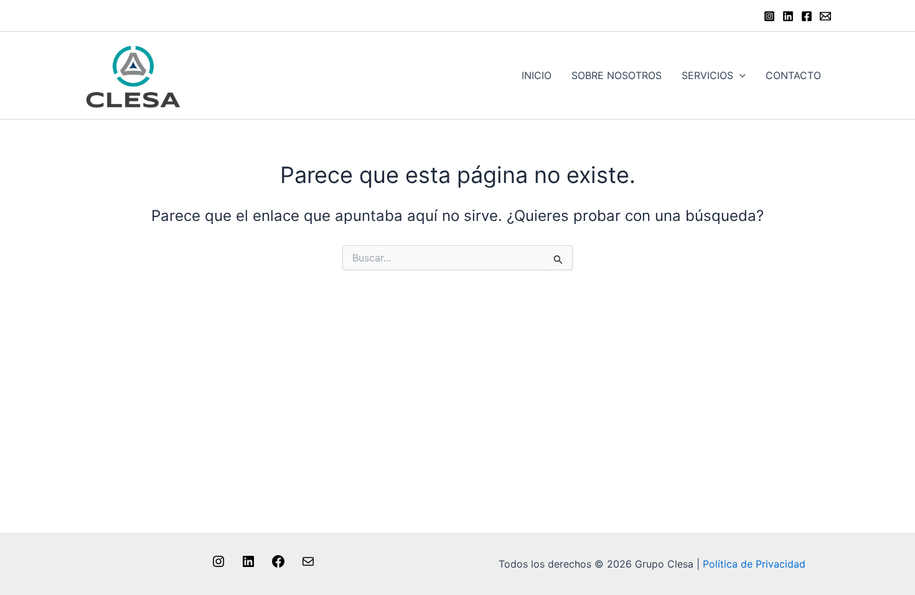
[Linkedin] (788, 16)
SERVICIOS (707, 75)
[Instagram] (769, 16)
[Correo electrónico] (308, 565)
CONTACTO (793, 75)
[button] (739, 75)
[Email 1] (825, 16)
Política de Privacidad (754, 564)
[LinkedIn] (248, 565)
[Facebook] (806, 16)
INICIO (536, 75)
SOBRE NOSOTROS (616, 75)
